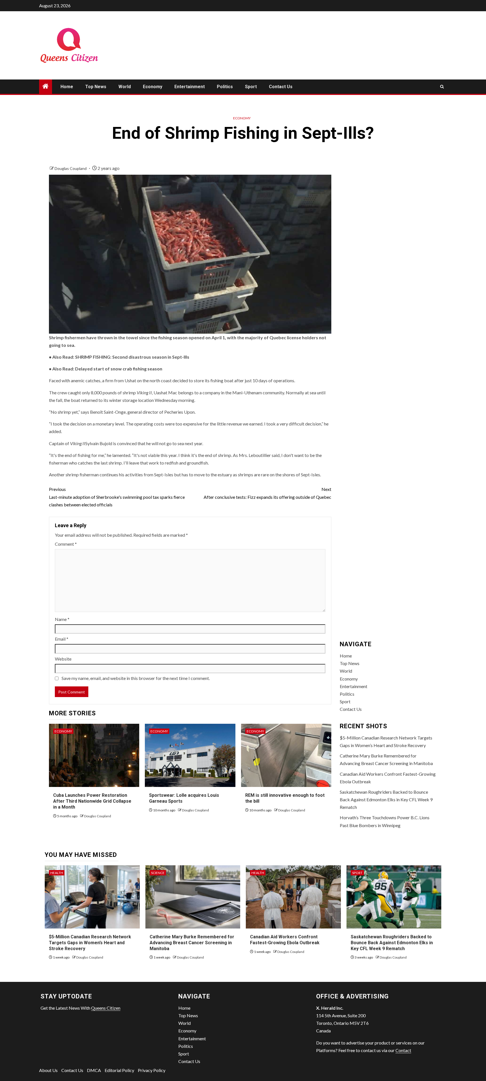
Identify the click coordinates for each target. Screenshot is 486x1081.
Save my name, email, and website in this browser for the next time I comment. (136, 678)
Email (61, 638)
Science (158, 873)
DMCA (94, 1070)
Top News (95, 86)
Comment (66, 544)
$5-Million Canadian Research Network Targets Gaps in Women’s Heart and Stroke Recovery (90, 942)
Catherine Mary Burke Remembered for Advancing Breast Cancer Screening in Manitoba (192, 942)
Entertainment (189, 86)
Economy (152, 86)
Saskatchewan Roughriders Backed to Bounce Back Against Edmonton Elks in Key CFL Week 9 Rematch (386, 799)
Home (66, 86)
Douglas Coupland (71, 168)
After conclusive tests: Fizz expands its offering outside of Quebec (267, 492)
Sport (251, 86)
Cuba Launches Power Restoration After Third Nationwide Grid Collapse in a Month (92, 801)
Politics (225, 86)
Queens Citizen (105, 1008)
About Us (48, 1070)
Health (56, 873)
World (124, 86)
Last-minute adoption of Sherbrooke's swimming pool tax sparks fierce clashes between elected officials (117, 496)
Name (62, 619)
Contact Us (280, 86)
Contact (403, 1050)
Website (63, 658)
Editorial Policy (119, 1070)
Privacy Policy (151, 1070)
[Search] (442, 86)
